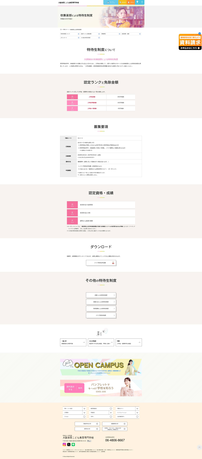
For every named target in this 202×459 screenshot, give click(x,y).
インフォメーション (121, 412)
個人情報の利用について (90, 449)
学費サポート (66, 29)
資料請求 (124, 2)
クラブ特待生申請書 (100, 262)
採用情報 (103, 451)
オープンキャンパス (112, 2)
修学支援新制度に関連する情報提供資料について (89, 451)
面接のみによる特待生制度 (101, 302)
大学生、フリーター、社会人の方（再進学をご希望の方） (112, 429)
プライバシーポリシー (79, 449)
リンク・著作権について (68, 449)
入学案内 (66, 412)
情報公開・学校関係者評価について (70, 451)
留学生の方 (87, 428)
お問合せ (132, 2)
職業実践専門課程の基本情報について (124, 449)
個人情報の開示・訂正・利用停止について (106, 449)
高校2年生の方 (87, 423)
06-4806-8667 (115, 440)
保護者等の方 (114, 423)
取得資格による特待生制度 (101, 308)
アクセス (137, 3)
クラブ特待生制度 (101, 315)
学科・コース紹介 (68, 408)
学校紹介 (93, 412)
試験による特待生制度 (101, 295)
